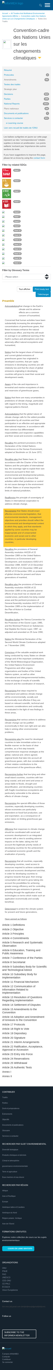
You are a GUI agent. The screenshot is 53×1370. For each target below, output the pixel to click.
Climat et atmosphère (10, 1161)
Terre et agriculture (9, 1172)
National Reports (26, 103)
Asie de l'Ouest (8, 1224)
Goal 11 (17, 235)
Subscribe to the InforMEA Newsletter (17, 1334)
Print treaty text (42, 289)
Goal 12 (17, 240)
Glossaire (6, 1130)
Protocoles (26, 75)
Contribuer (6, 1359)
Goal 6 (17, 212)
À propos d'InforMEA (10, 1354)
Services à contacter (26, 118)
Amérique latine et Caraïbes (13, 1207)
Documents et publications (26, 113)
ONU (4, 1268)
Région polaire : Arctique (12, 1218)
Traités (5, 1097)
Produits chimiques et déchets (14, 1155)
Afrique (5, 1191)
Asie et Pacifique (9, 1196)
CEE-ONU (6, 1280)
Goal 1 (17, 170)
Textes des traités (12, 84)
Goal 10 (17, 230)
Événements (7, 1114)
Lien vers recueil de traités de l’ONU (21, 128)
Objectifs (5, 1119)
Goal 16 (17, 258)
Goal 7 (17, 217)
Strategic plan (10, 89)
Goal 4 (17, 202)
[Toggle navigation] (47, 5)
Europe (5, 1202)
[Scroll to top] (44, 1361)
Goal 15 (17, 254)
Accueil (5, 13)
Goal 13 (17, 244)
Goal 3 (17, 191)
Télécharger (43, 294)
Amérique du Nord (9, 1213)
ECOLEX (6, 1287)
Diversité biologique (10, 1150)
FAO (4, 1274)
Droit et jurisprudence (10, 1108)
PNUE (5, 1271)
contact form (39, 158)
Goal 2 (17, 181)
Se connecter (7, 1362)
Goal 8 (17, 221)
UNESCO (6, 1277)
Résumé (8, 70)
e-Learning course (14, 123)
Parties (26, 99)
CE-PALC (6, 1284)
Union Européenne (10, 1290)
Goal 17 (17, 263)
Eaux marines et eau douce (13, 1177)
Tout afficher (24, 289)
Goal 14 (17, 249)
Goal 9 (17, 226)
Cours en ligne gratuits (20, 1249)
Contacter (6, 1357)
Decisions (26, 94)
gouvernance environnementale (15, 1166)
